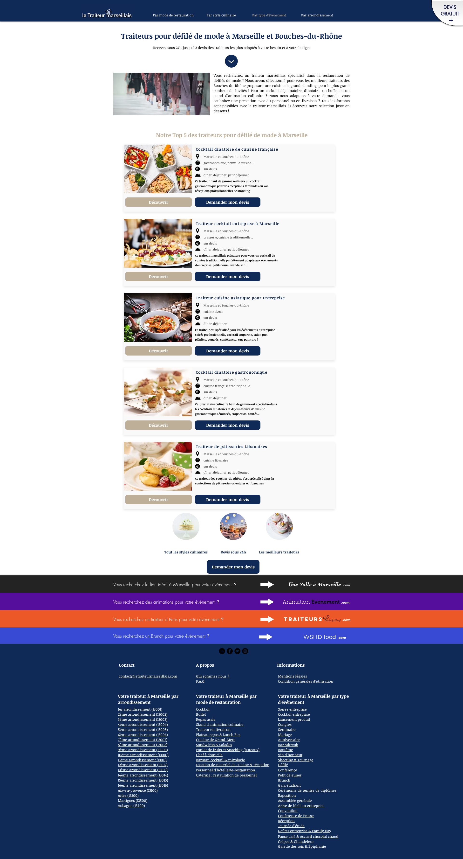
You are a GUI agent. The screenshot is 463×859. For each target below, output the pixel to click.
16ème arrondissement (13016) (143, 785)
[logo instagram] (245, 651)
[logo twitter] (237, 651)
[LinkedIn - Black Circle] (222, 651)
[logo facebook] (230, 651)
